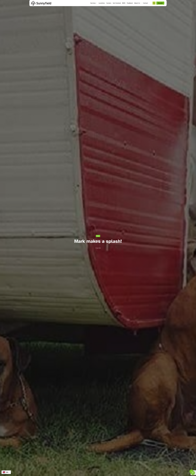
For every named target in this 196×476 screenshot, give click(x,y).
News (98, 236)
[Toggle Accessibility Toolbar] (193, 473)
